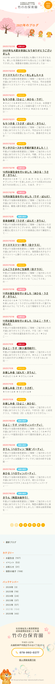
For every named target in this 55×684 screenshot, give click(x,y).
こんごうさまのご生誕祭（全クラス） (23, 269)
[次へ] (43, 525)
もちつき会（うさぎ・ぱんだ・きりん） (24, 123)
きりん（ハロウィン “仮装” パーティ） (23, 449)
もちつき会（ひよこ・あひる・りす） (23, 99)
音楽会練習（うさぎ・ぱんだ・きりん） (24, 220)
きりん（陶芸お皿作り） (16, 497)
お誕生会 (21, 168)
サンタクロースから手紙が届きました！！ (25, 147)
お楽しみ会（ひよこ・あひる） (20, 403)
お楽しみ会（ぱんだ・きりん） (20, 372)
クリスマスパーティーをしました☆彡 (23, 75)
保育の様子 (22, 217)
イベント (21, 71)
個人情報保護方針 (27, 660)
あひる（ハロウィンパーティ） (19, 473)
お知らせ (21, 46)
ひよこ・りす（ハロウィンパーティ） (23, 424)
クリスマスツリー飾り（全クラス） (22, 244)
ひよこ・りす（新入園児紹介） (20, 348)
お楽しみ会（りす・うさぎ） (18, 388)
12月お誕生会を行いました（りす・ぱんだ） (27, 196)
